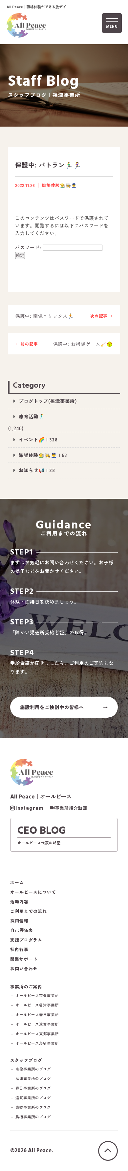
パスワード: (29, 247)
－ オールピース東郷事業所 (34, 1034)
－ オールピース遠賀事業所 (34, 1024)
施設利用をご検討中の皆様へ (52, 707)
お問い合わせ (24, 969)
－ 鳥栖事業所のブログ (30, 1117)
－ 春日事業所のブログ (30, 1088)
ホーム (17, 883)
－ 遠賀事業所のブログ (30, 1097)
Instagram (29, 808)
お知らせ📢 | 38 (37, 469)
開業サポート (24, 959)
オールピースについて (33, 892)
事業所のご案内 (26, 986)
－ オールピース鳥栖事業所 (34, 1043)
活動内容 (19, 902)
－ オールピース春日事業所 (34, 1014)
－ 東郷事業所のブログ (30, 1107)
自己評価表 (21, 930)
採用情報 (19, 921)
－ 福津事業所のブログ (30, 1078)
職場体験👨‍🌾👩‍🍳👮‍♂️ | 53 (43, 454)
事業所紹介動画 (71, 808)
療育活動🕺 (32, 416)
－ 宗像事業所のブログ (30, 1069)
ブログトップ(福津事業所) (48, 400)
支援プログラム (26, 940)
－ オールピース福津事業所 (34, 1005)
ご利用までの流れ (28, 911)
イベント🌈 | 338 (38, 439)
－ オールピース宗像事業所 (34, 995)
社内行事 (19, 949)
